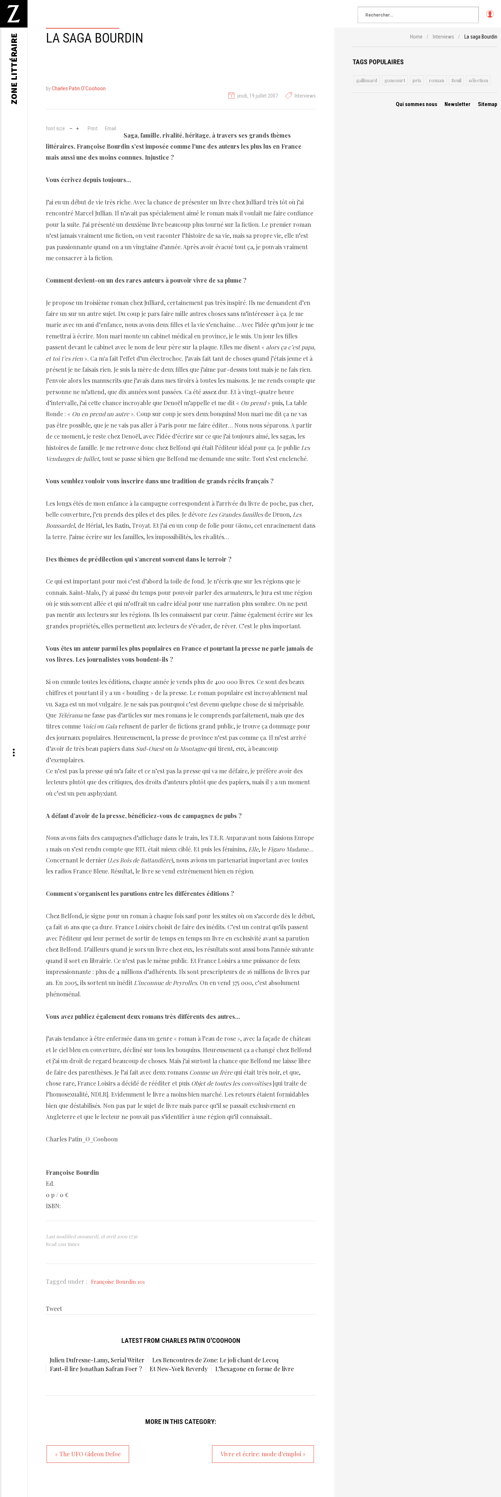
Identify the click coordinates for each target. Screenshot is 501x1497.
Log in (489, 17)
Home (416, 37)
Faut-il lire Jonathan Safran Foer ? (96, 1369)
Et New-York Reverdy (179, 1369)
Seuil (456, 80)
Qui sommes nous (416, 104)
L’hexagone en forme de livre (254, 1369)
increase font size (77, 128)
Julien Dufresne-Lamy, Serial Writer (97, 1360)
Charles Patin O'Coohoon (79, 88)
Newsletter (458, 104)
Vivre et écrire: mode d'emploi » (263, 1454)
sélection (478, 80)
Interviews (305, 96)
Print (93, 128)
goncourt (394, 80)
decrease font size (71, 128)
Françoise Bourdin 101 (118, 1281)
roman (436, 80)
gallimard (366, 80)
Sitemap (487, 104)
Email (110, 128)
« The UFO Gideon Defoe (88, 1454)
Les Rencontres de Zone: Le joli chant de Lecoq (215, 1360)
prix (417, 80)
